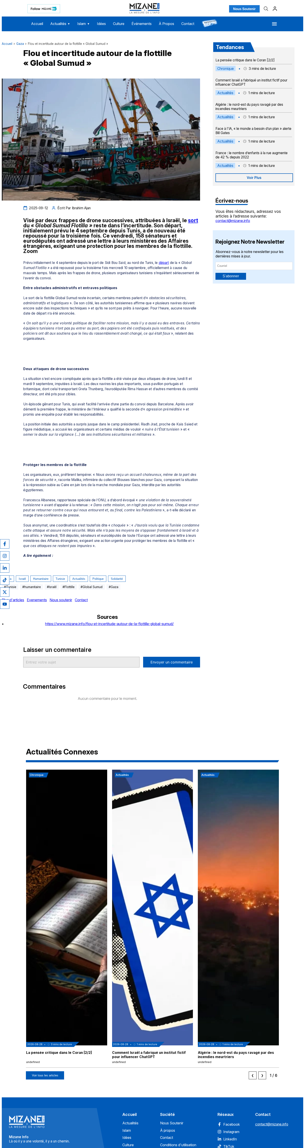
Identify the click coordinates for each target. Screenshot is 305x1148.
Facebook (231, 1124)
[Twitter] (4, 592)
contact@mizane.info (232, 220)
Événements (142, 23)
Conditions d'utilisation (178, 1145)
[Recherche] (266, 8)
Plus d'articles (13, 600)
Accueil (37, 23)
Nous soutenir (61, 600)
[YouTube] (4, 604)
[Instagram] (4, 556)
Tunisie (60, 578)
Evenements (37, 600)
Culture (118, 23)
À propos (167, 1130)
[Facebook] (4, 544)
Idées (101, 23)
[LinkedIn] (4, 568)
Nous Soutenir (244, 9)
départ (164, 263)
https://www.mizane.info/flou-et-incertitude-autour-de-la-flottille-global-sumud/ (109, 624)
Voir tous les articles (45, 1075)
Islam (83, 23)
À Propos (166, 23)
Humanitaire (40, 578)
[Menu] (274, 24)
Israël (22, 578)
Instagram (231, 1131)
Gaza (20, 44)
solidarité (117, 578)
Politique (98, 578)
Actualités (60, 23)
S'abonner (231, 276)
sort (193, 220)
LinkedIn (230, 1139)
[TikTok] (4, 580)
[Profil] (275, 8)
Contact (187, 23)
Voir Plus (254, 178)
